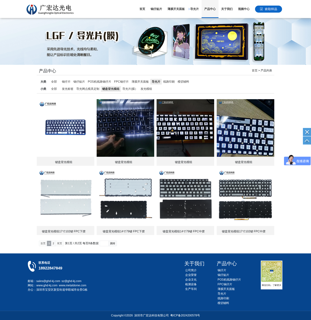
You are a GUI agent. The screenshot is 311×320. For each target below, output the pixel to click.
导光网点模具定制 (87, 88)
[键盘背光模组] (65, 128)
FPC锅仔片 (121, 81)
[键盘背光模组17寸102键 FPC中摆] (245, 197)
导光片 (194, 8)
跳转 (112, 243)
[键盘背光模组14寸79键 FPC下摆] (125, 197)
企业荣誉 (191, 274)
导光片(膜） (130, 88)
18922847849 (50, 268)
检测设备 (191, 284)
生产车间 (191, 288)
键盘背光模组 (111, 88)
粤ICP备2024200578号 (185, 315)
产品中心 (210, 8)
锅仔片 (66, 81)
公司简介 (191, 270)
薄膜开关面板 (176, 8)
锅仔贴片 (156, 8)
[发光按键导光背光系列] (155, 41)
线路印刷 (169, 81)
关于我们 (227, 8)
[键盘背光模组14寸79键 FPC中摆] (185, 197)
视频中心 (244, 8)
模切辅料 (183, 81)
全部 (54, 81)
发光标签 (67, 88)
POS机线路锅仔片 (99, 81)
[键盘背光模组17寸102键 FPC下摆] (65, 197)
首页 (142, 8)
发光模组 (146, 88)
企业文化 (191, 279)
